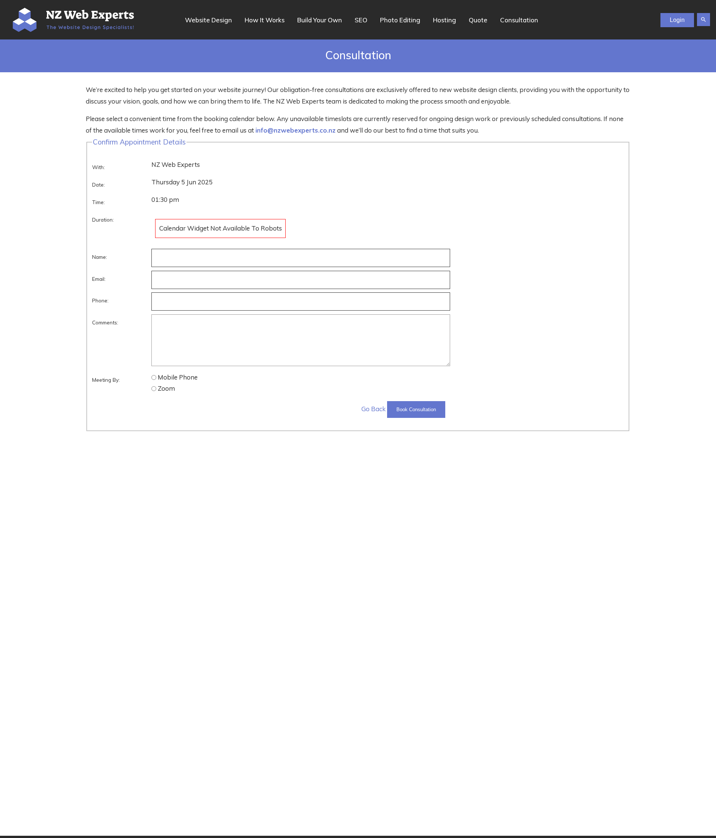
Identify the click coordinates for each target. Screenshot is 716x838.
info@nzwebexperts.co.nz (295, 130)
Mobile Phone (178, 377)
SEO (361, 20)
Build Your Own (319, 20)
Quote (478, 20)
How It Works (265, 20)
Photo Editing (400, 20)
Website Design (208, 20)
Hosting (444, 20)
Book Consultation (416, 409)
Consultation (519, 20)
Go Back (373, 409)
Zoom (166, 388)
